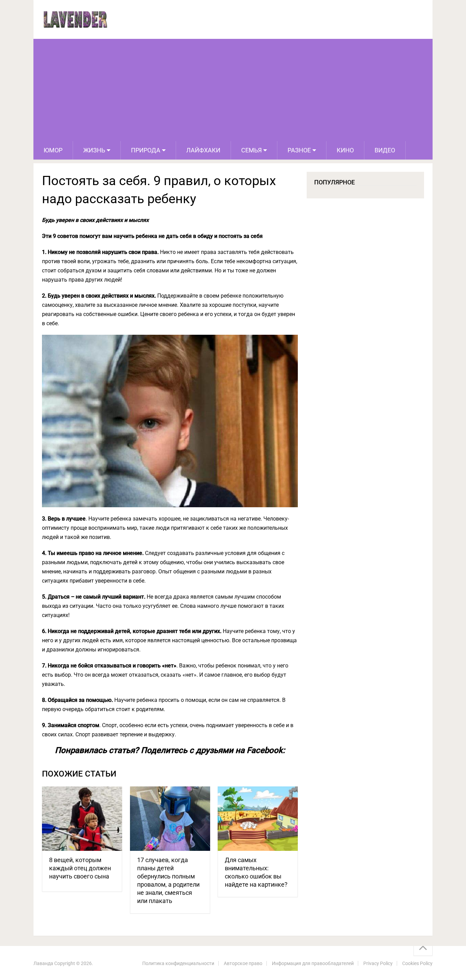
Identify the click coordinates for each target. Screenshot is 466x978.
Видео (385, 150)
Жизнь (94, 150)
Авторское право (243, 963)
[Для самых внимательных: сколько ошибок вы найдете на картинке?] (258, 818)
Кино (345, 150)
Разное (299, 150)
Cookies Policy (417, 963)
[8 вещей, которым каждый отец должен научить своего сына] (82, 818)
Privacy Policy (378, 963)
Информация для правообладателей (313, 963)
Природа (145, 150)
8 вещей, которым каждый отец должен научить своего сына (80, 868)
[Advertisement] (233, 90)
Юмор (53, 150)
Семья (251, 150)
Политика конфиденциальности (178, 963)
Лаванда (43, 963)
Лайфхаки (203, 150)
